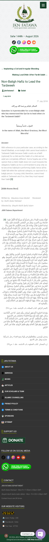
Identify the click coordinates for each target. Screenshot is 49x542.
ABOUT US (8, 367)
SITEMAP (8, 422)
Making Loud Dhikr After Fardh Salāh (30, 75)
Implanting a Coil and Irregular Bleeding (20, 69)
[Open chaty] (41, 534)
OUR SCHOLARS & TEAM (14, 391)
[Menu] (43, 5)
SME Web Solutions (34, 540)
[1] (12, 179)
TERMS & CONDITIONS (13, 410)
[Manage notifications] (6, 536)
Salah (23, 90)
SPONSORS (9, 416)
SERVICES (8, 373)
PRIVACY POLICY (11, 404)
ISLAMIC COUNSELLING (13, 398)
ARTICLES (8, 385)
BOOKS (7, 379)
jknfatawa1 (9, 90)
